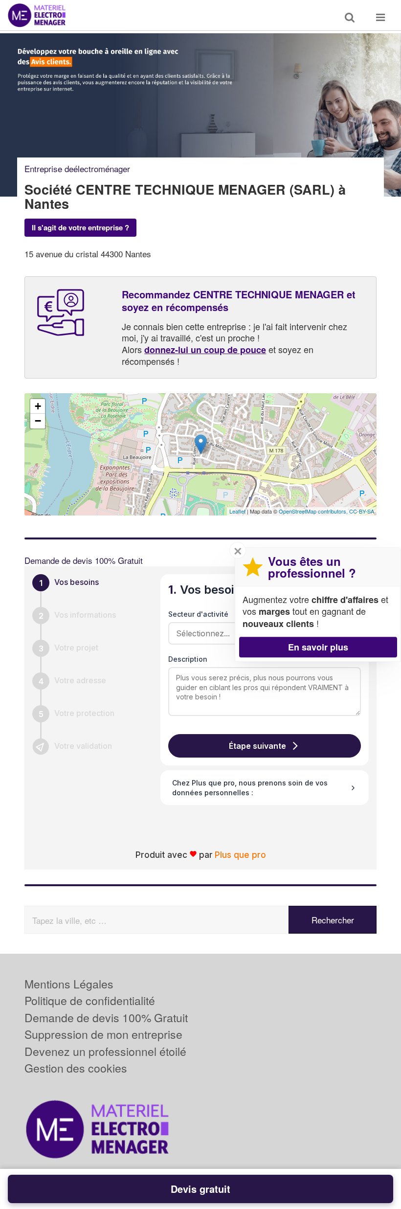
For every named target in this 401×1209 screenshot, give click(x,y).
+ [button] (38, 406)
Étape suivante (257, 746)
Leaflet (237, 511)
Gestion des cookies (75, 1068)
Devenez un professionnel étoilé (105, 1051)
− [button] (38, 421)
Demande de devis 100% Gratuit (106, 1017)
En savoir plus (318, 647)
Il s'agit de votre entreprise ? (80, 227)
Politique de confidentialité (89, 1000)
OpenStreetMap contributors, (314, 511)
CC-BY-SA (361, 511)
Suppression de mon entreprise (103, 1034)
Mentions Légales (68, 984)
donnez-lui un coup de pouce (205, 349)
